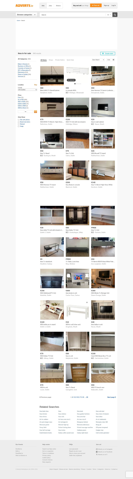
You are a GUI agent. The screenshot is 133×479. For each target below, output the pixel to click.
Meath (102, 124)
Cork (75, 390)
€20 (92, 119)
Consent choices (47, 460)
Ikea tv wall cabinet (97, 122)
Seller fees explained (75, 455)
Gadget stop (99, 430)
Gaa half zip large (45, 430)
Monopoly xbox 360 (102, 422)
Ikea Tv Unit (70, 153)
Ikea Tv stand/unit (46, 261)
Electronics (21, 72)
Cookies (89, 469)
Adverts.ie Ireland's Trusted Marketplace (26, 5)
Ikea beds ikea (44, 411)
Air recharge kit (63, 422)
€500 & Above (22, 108)
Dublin (50, 92)
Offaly (81, 232)
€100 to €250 (22, 103)
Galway (49, 264)
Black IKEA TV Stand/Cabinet (49, 90)
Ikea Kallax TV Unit (72, 230)
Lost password (73, 449)
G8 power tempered (102, 427)
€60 (67, 88)
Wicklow (72, 264)
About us (107, 469)
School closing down (64, 427)
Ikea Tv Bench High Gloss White (101, 185)
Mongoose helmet (82, 422)
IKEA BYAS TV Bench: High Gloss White (53, 122)
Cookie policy (46, 457)
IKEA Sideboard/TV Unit (48, 293)
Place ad (97, 5)
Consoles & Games (24, 68)
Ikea (59, 411)
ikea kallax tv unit (96, 324)
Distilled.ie (19, 449)
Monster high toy (63, 425)
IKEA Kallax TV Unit (46, 356)
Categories (100, 469)
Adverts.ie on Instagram (105, 449)
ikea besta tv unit (71, 293)
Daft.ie (18, 451)
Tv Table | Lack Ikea (72, 261)
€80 (41, 88)
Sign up (106, 5)
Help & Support (53, 469)
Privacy (83, 469)
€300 (93, 291)
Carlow (77, 295)
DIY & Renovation (23, 70)
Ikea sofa (61, 416)
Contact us (114, 469)
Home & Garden (23, 74)
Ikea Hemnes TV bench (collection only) (104, 90)
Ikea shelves (62, 414)
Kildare (75, 124)
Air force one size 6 (64, 419)
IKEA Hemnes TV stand (48, 185)
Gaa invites (61, 430)
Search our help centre (49, 449)
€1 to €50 (21, 99)
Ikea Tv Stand (44, 153)
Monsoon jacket (44, 425)
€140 (93, 182)
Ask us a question (47, 451)
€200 (68, 182)
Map (35, 84)
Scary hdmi (43, 427)
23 (87, 397)
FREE (93, 228)
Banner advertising (74, 469)
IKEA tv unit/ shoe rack (73, 324)
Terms (94, 469)
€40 (92, 322)
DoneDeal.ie (19, 453)
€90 (92, 259)
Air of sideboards (101, 419)
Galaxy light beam (82, 433)
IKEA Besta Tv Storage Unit (100, 293)
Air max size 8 (81, 419)
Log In (114, 5)
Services (20, 76)
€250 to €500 (22, 106)
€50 (41, 151)
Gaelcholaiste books (46, 433)
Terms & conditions (48, 453)
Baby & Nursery (23, 64)
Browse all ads (63, 469)
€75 (41, 119)
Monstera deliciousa (83, 425)
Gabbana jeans (81, 430)
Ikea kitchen (43, 414)
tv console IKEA (71, 90)
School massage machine (85, 427)
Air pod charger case (46, 422)
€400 (68, 291)
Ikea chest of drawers (102, 414)
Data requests (46, 462)
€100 (68, 119)
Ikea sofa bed (100, 411)
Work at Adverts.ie (21, 455)
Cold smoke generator (102, 433)
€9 (41, 259)
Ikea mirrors (43, 416)
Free (19, 97)
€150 (42, 291)
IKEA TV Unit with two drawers (76, 122)
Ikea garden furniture (83, 414)
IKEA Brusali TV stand (98, 153)
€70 (67, 151)
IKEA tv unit (44, 387)
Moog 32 (98, 425)
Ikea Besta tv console (73, 185)
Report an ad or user (75, 451)
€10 (67, 322)
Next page (111, 397)
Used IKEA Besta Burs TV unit (101, 356)
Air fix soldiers (44, 419)
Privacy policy (46, 455)
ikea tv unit (69, 356)
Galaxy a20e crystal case (66, 433)
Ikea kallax (99, 416)
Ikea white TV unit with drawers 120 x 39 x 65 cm (56, 230)
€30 (41, 228)
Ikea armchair (81, 416)
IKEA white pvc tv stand (47, 324)
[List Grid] (110, 59)
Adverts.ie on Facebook (105, 452)
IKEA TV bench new (97, 387)
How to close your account (77, 453)
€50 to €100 (21, 101)
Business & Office (23, 66)
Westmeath (80, 92)
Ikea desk (80, 411)
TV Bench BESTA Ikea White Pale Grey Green (106, 261)
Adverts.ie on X (102, 454)
